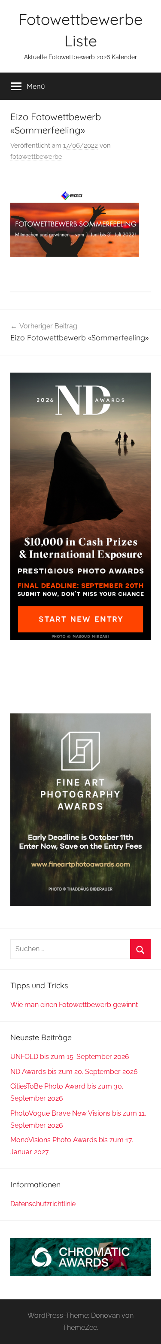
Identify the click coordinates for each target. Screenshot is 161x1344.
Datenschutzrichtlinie (43, 1204)
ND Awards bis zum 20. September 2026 (74, 1072)
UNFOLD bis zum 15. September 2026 (69, 1057)
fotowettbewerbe (36, 157)
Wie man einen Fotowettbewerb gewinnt (74, 1005)
